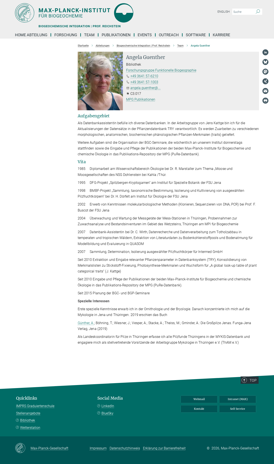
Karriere (221, 34)
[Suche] (257, 12)
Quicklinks (26, 398)
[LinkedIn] (265, 52)
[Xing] (265, 81)
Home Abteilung (31, 34)
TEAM (89, 34)
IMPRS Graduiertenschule (35, 406)
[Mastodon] (265, 71)
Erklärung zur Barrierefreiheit (164, 448)
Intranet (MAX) (238, 399)
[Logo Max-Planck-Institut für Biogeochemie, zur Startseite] (95, 13)
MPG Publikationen (140, 99)
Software (196, 34)
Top (253, 380)
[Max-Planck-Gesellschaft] (23, 448)
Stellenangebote (28, 413)
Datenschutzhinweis (125, 448)
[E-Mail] (265, 91)
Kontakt (199, 408)
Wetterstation (30, 428)
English (223, 11)
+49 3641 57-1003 (144, 82)
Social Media (110, 398)
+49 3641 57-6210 (144, 76)
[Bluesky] (265, 62)
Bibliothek (27, 420)
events (145, 34)
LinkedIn (107, 406)
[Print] (265, 100)
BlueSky (107, 413)
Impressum (98, 448)
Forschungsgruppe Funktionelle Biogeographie (161, 70)
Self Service (237, 408)
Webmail (199, 399)
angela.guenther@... (145, 88)
